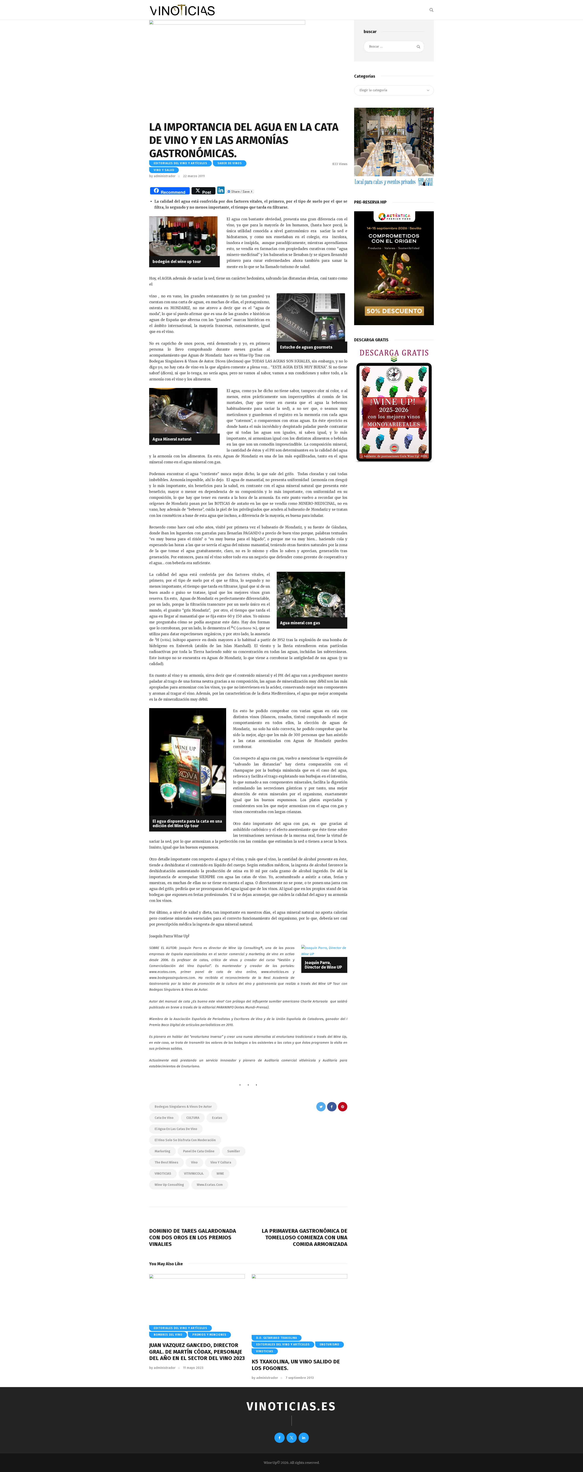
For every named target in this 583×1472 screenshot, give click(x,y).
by (162, 176)
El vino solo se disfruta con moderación (185, 1140)
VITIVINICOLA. (194, 1174)
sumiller (233, 1151)
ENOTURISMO (329, 1344)
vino (194, 1162)
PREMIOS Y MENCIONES (209, 1334)
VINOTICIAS (163, 1174)
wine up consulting (169, 1185)
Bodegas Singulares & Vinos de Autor (183, 1107)
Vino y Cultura (220, 1162)
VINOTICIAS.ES (291, 1406)
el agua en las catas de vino (176, 1129)
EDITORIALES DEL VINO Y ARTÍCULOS (180, 163)
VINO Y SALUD (164, 170)
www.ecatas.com (210, 1185)
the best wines (166, 1162)
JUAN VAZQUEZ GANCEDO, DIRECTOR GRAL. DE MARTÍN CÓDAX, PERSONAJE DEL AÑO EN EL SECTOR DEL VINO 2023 (197, 1352)
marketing (162, 1151)
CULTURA (192, 1118)
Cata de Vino (164, 1118)
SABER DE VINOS (229, 163)
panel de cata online (199, 1151)
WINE (220, 1174)
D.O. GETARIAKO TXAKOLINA (276, 1337)
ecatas (217, 1118)
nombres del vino (168, 1334)
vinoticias (264, 1351)
